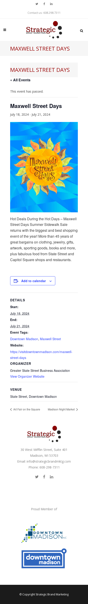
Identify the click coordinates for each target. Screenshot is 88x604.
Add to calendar (33, 281)
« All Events (20, 79)
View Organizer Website (27, 376)
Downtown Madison (24, 339)
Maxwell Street (50, 339)
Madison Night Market (61, 409)
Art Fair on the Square (26, 409)
